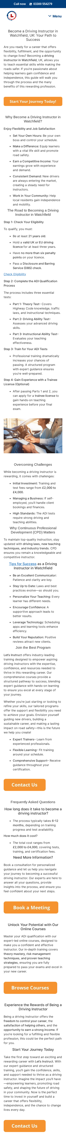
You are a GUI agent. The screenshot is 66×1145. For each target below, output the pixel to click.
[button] (55, 16)
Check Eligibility (15, 274)
